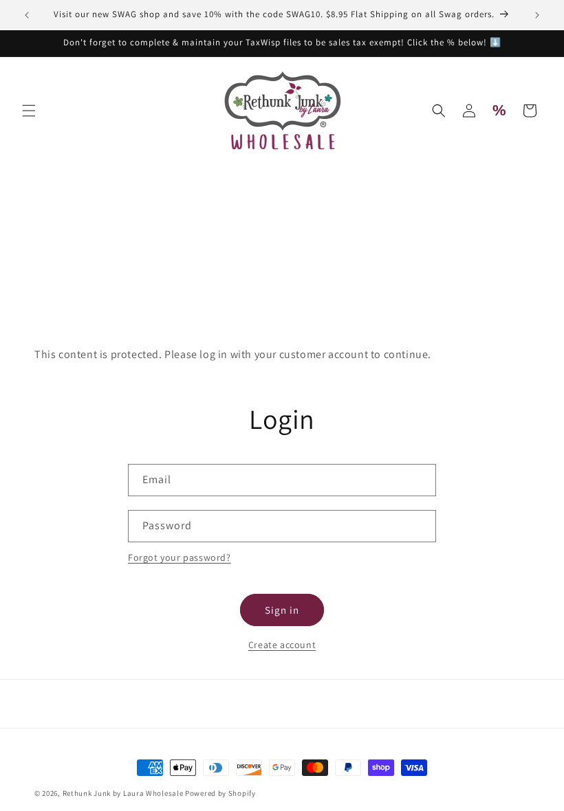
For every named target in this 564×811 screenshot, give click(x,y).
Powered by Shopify (220, 793)
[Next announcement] (537, 15)
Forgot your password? (179, 557)
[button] (29, 111)
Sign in (282, 609)
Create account (282, 644)
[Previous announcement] (27, 15)
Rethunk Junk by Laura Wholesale (123, 793)
